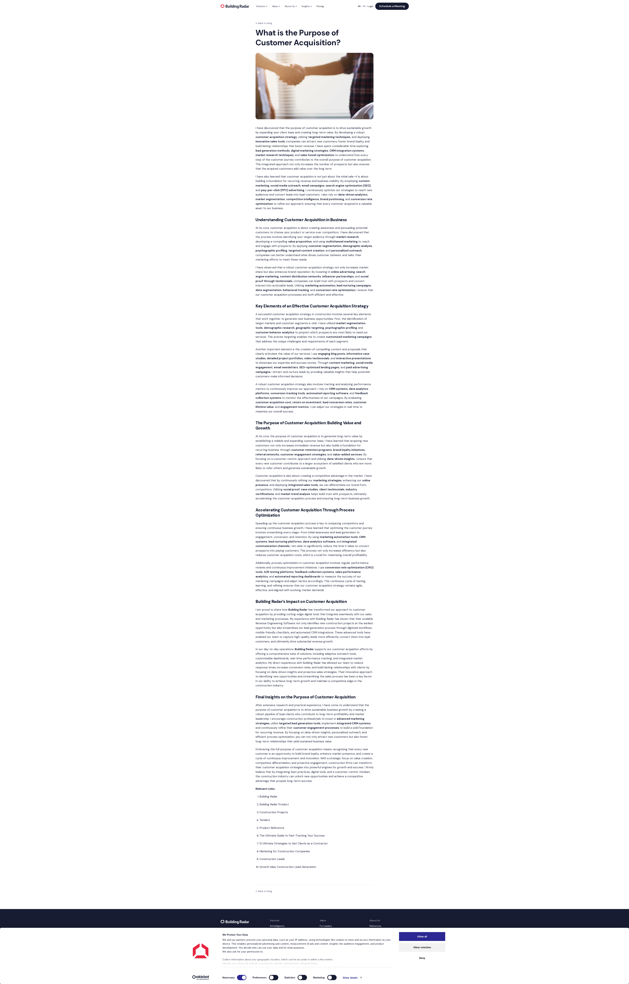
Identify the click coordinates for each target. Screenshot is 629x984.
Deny (422, 958)
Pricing (320, 6)
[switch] (273, 977)
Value (275, 6)
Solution (260, 6)
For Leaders (326, 926)
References (375, 926)
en (359, 6)
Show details (350, 977)
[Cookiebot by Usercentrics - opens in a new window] (200, 977)
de (364, 6)
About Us (290, 6)
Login (370, 6)
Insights (306, 6)
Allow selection (422, 947)
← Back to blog (264, 23)
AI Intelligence (277, 926)
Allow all (422, 936)
